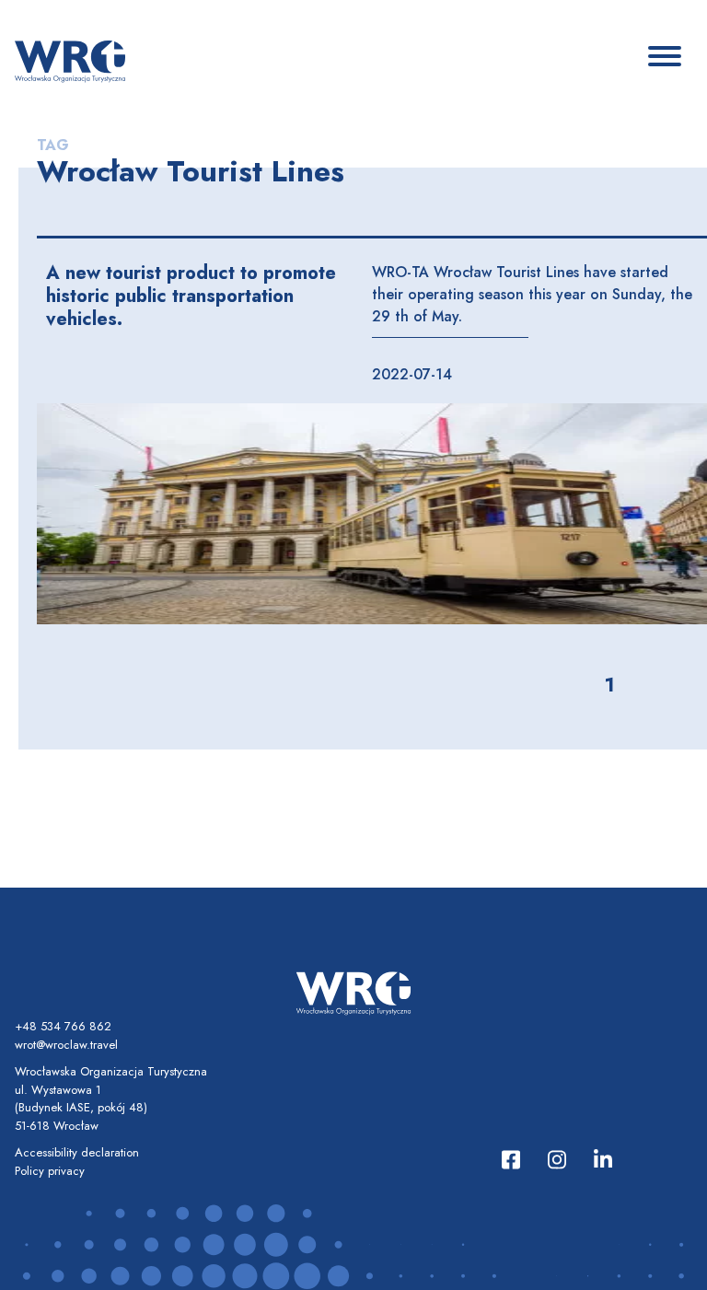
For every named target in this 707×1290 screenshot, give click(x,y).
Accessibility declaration (77, 1152)
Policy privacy (50, 1171)
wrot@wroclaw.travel (66, 1044)
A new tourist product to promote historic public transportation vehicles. (191, 296)
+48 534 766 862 (63, 1026)
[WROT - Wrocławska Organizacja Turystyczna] (70, 60)
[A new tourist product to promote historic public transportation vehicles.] (372, 513)
